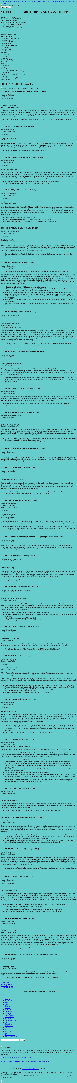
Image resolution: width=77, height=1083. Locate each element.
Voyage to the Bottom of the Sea (31, 1)
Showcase (8, 1031)
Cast (6, 1004)
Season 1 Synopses (7, 984)
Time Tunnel (55, 1)
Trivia (7, 1022)
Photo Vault (8, 1009)
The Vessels (8, 1011)
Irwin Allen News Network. (30, 1069)
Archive (3, 1061)
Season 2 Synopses (7, 986)
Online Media (9, 1017)
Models (7, 1027)
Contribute (16, 1061)
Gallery (7, 1008)
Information (8, 1018)
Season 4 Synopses (7, 987)
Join (23, 1061)
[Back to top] (1, 1081)
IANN (3, 1)
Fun (6, 1029)
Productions (16, 1)
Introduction (9, 1000)
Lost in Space (46, 1)
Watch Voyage (9, 1015)
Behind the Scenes (11, 1020)
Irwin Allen (9, 1)
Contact (3, 3)
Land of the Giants (65, 1)
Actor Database (10, 1035)
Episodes (8, 1006)
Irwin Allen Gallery (11, 1036)
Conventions (9, 1013)
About (9, 1061)
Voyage (7, 999)
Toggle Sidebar (6, 7)
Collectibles (8, 1024)
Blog (73, 1)
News (7, 1002)
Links (6, 1033)
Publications (9, 1026)
